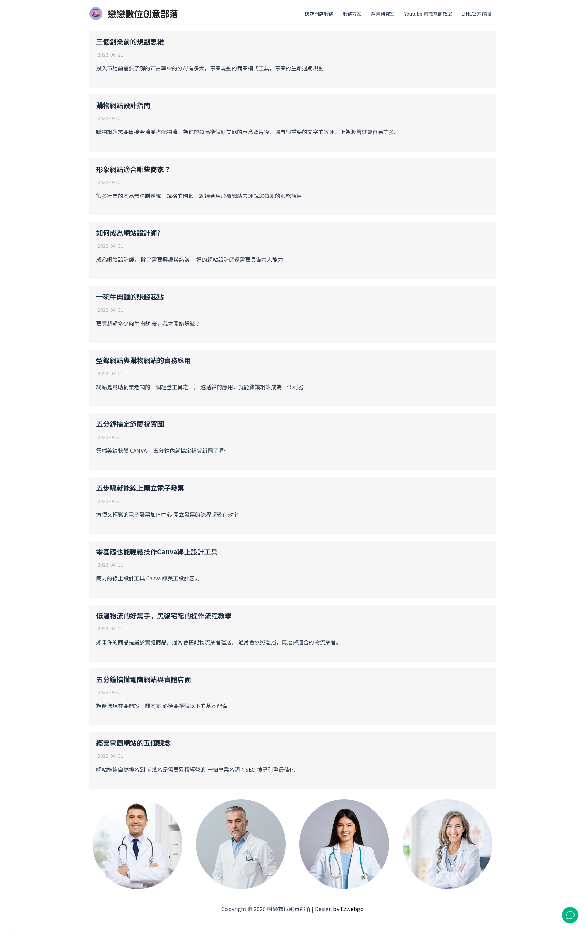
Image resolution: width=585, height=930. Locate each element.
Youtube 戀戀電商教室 (428, 13)
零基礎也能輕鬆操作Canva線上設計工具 (157, 551)
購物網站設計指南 (123, 105)
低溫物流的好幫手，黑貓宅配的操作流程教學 (164, 615)
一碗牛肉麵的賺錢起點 (130, 297)
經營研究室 (383, 13)
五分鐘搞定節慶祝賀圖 (130, 424)
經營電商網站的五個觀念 (133, 743)
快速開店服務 (319, 13)
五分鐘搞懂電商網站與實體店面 (143, 679)
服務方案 (352, 13)
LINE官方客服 (476, 13)
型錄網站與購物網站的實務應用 (143, 360)
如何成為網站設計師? (128, 233)
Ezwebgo (352, 909)
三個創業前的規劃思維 (130, 41)
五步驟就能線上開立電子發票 (140, 488)
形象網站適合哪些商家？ (133, 169)
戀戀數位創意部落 (143, 13)
